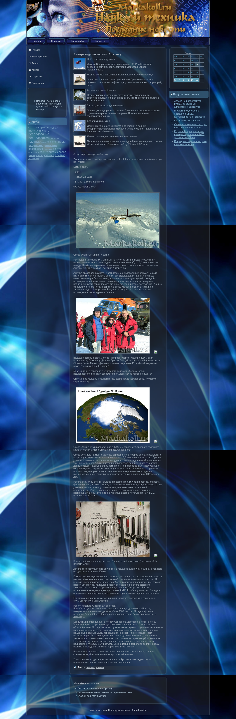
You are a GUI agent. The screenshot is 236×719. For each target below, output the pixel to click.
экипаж (60, 155)
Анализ (35, 63)
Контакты (100, 41)
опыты (43, 142)
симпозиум (48, 149)
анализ (99, 95)
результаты (35, 145)
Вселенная (31, 128)
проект (61, 141)
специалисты (47, 151)
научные (34, 141)
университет (35, 155)
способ (61, 151)
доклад (50, 127)
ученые (49, 155)
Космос (35, 70)
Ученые (77, 159)
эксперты (33, 158)
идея (56, 128)
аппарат (40, 127)
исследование (38, 134)
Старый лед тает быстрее (92, 696)
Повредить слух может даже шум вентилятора (190, 143)
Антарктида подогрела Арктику (95, 688)
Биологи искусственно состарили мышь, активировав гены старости (189, 113)
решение (50, 145)
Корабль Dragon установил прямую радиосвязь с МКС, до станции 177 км (189, 134)
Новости (55, 41)
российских (35, 148)
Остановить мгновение (187, 120)
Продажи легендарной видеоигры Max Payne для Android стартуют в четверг (49, 105)
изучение (33, 130)
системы (33, 151)
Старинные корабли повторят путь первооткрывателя (190, 126)
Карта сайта (77, 41)
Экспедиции (38, 83)
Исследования (39, 56)
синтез (57, 148)
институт (45, 130)
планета (51, 141)
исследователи (39, 138)
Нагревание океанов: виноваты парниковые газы (105, 692)
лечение (55, 138)
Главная (36, 41)
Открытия (37, 76)
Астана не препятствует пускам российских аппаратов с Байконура (187, 104)
